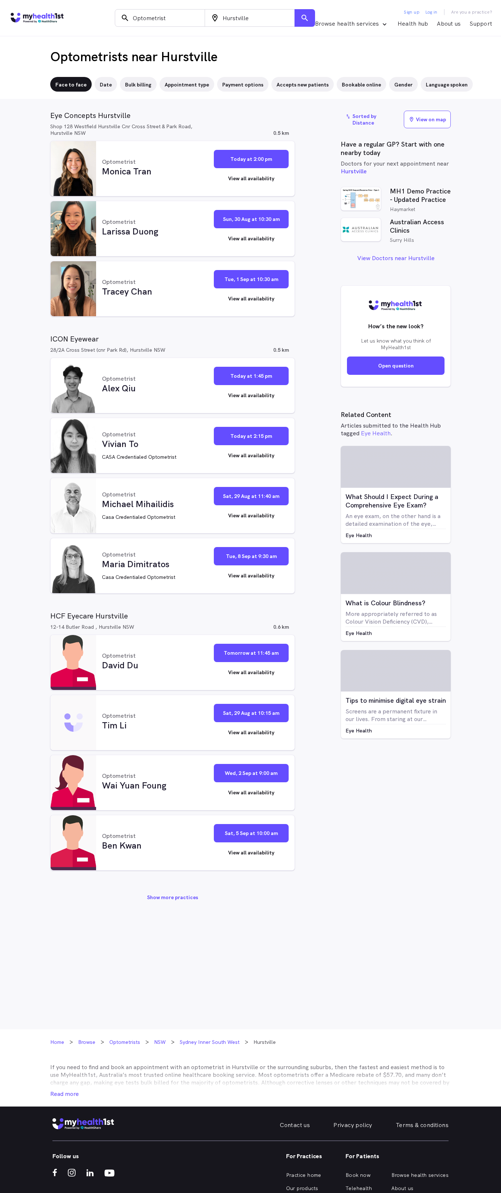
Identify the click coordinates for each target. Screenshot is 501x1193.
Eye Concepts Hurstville (90, 115)
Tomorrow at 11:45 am (251, 653)
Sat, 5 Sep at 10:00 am (251, 833)
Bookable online (361, 84)
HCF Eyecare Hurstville (89, 616)
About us (449, 23)
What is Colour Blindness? (385, 603)
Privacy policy (352, 1125)
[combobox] (160, 18)
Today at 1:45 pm (251, 376)
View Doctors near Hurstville (396, 258)
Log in (431, 12)
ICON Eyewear (74, 339)
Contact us (295, 1125)
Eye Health (376, 433)
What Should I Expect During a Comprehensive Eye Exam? (391, 500)
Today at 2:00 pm (251, 159)
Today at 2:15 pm (251, 436)
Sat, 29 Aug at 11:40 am (251, 496)
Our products (302, 1188)
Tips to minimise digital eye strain (395, 700)
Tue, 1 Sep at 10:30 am (251, 279)
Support (480, 23)
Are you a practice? (472, 12)
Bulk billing (138, 84)
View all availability (251, 178)
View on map (427, 119)
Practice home (303, 1175)
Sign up (412, 12)
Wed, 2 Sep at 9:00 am (251, 773)
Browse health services (420, 1175)
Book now (357, 1175)
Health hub (413, 23)
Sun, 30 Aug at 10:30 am (251, 219)
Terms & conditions (422, 1125)
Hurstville (354, 171)
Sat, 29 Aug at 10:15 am (251, 713)
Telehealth (358, 1188)
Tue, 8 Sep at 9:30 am (251, 556)
